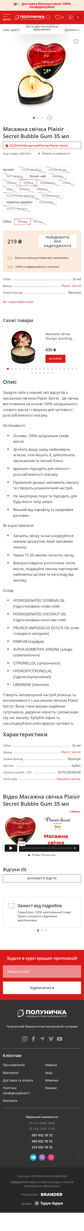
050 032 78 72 (42, 1141)
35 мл (22, 221)
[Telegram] (33, 1157)
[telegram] (42, 1039)
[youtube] (59, 1039)
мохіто (24, 189)
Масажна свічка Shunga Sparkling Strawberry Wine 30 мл (62, 336)
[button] (59, 17)
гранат (11, 182)
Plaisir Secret (71, 286)
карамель (48, 182)
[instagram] (24, 1039)
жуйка (28, 182)
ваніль (57, 176)
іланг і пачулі (17, 208)
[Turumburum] (48, 1203)
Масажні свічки (69, 779)
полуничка (50, 195)
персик (42, 189)
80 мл (38, 221)
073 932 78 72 (42, 1147)
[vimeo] (51, 1039)
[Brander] (51, 1194)
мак (9, 189)
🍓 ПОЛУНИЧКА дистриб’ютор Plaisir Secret (36, 145)
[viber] (42, 1157)
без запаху (14, 176)
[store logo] (30, 17)
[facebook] (33, 1039)
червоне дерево (19, 202)
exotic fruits (58, 169)
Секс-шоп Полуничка (19, 30)
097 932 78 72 (42, 1135)
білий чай (38, 176)
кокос (66, 182)
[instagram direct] (51, 1157)
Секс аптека (49, 30)
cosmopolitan (31, 169)
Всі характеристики (18, 302)
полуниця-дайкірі (20, 195)
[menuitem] (14, 1065)
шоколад (46, 202)
